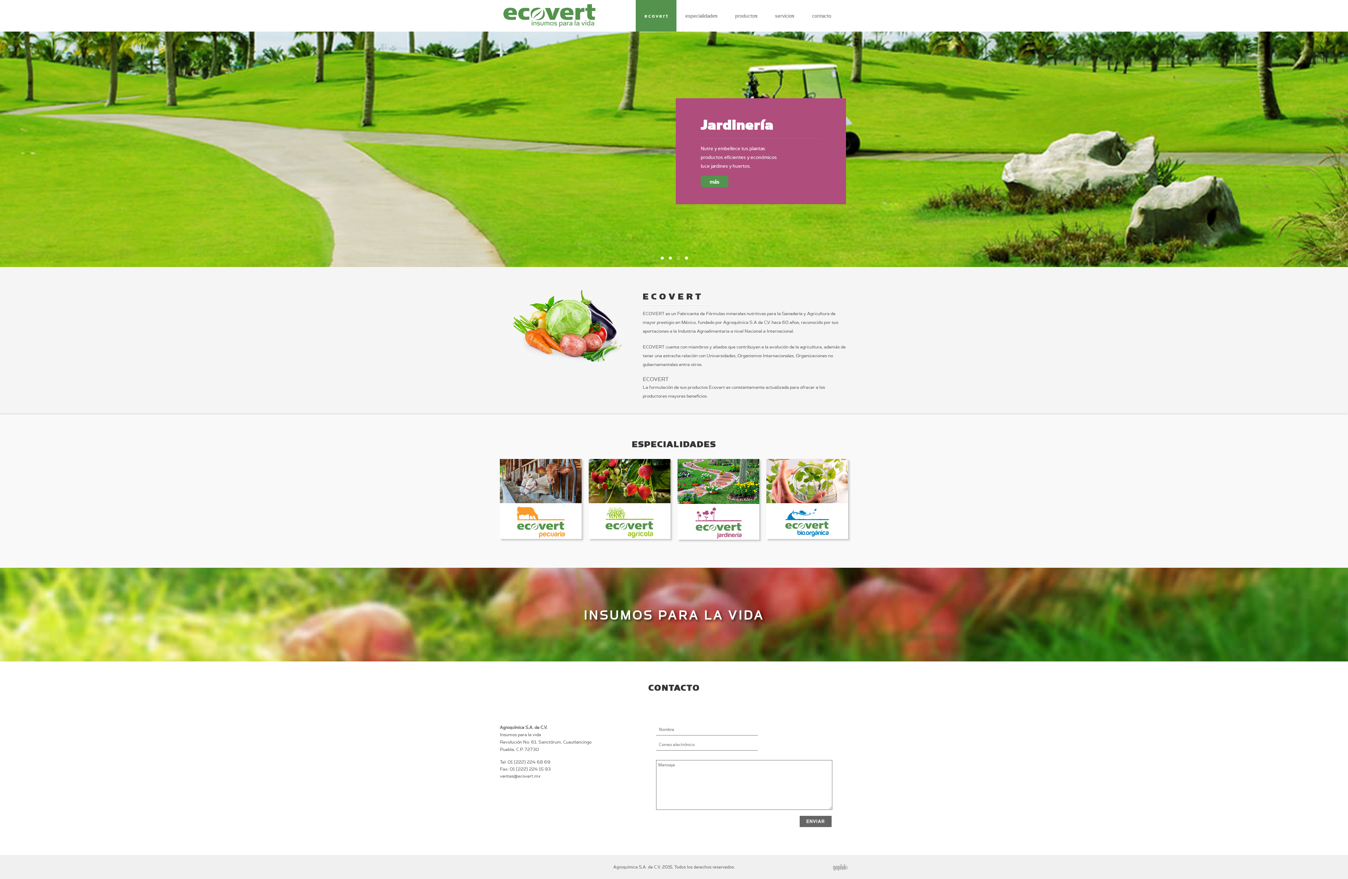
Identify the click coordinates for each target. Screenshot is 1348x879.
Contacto (821, 16)
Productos (746, 16)
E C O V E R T (656, 16)
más (714, 190)
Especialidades (701, 16)
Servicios (784, 16)
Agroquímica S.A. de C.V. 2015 (642, 867)
